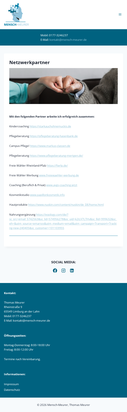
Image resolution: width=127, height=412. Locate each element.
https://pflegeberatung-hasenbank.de (54, 136)
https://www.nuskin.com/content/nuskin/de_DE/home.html (66, 204)
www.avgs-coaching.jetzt (61, 185)
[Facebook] (55, 270)
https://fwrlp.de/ (57, 165)
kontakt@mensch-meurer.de (68, 40)
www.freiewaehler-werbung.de (59, 175)
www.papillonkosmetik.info (47, 195)
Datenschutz (12, 390)
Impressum (11, 384)
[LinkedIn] (72, 270)
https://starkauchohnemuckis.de (50, 126)
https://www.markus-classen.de (50, 146)
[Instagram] (63, 270)
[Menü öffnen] (120, 14)
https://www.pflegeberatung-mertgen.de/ (56, 155)
